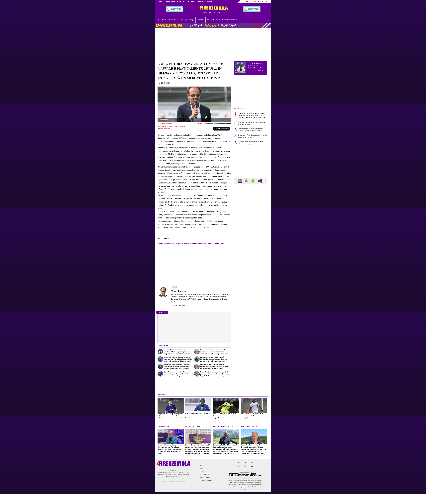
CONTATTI (201, 1)
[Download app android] (262, 1)
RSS (201, 468)
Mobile (202, 465)
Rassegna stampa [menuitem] (187, 20)
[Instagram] (254, 1)
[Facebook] (246, 1)
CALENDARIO (191, 1)
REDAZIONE (181, 1)
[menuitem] (158, 19)
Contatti (203, 471)
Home (161, 1)
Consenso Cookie (206, 480)
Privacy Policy (205, 477)
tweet (225, 123)
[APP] (240, 180)
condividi (214, 123)
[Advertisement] (250, 271)
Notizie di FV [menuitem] (173, 20)
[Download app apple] (258, 1)
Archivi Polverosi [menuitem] (213, 20)
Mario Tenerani (164, 128)
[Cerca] (268, 19)
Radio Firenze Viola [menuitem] (229, 20)
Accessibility (204, 474)
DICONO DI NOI (170, 1)
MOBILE (209, 1)
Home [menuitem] (164, 20)
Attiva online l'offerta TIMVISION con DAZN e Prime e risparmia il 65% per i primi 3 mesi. (192, 243)
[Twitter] (250, 1)
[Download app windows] (266, 1)
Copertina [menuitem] (200, 20)
